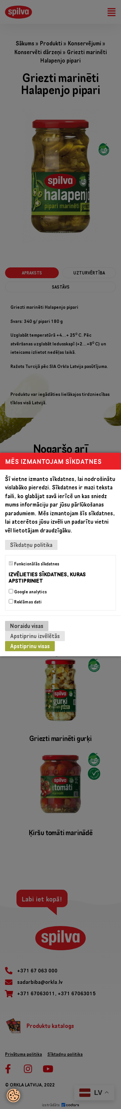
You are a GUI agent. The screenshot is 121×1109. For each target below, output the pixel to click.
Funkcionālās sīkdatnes (36, 563)
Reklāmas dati (27, 601)
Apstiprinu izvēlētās (35, 635)
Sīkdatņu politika (31, 544)
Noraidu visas (26, 625)
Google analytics (30, 591)
